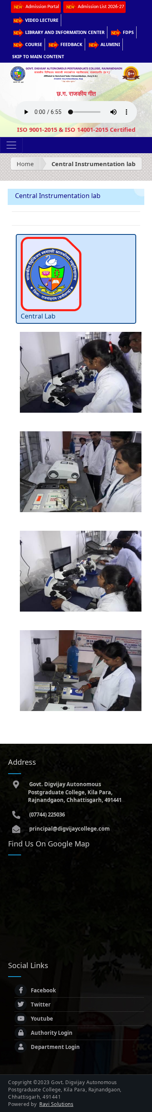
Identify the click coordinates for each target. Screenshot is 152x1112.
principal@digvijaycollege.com (69, 828)
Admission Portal (42, 6)
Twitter (41, 1004)
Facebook (43, 990)
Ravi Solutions (56, 1104)
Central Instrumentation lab (93, 164)
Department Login (55, 1047)
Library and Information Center (65, 32)
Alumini (110, 44)
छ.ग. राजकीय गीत (76, 93)
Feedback (71, 44)
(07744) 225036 (46, 814)
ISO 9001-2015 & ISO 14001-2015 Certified (76, 129)
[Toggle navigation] (11, 145)
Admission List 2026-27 (101, 6)
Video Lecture (41, 20)
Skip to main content (38, 56)
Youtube (42, 1018)
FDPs (128, 32)
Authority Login (52, 1032)
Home (25, 164)
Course (33, 44)
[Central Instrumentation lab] (81, 371)
